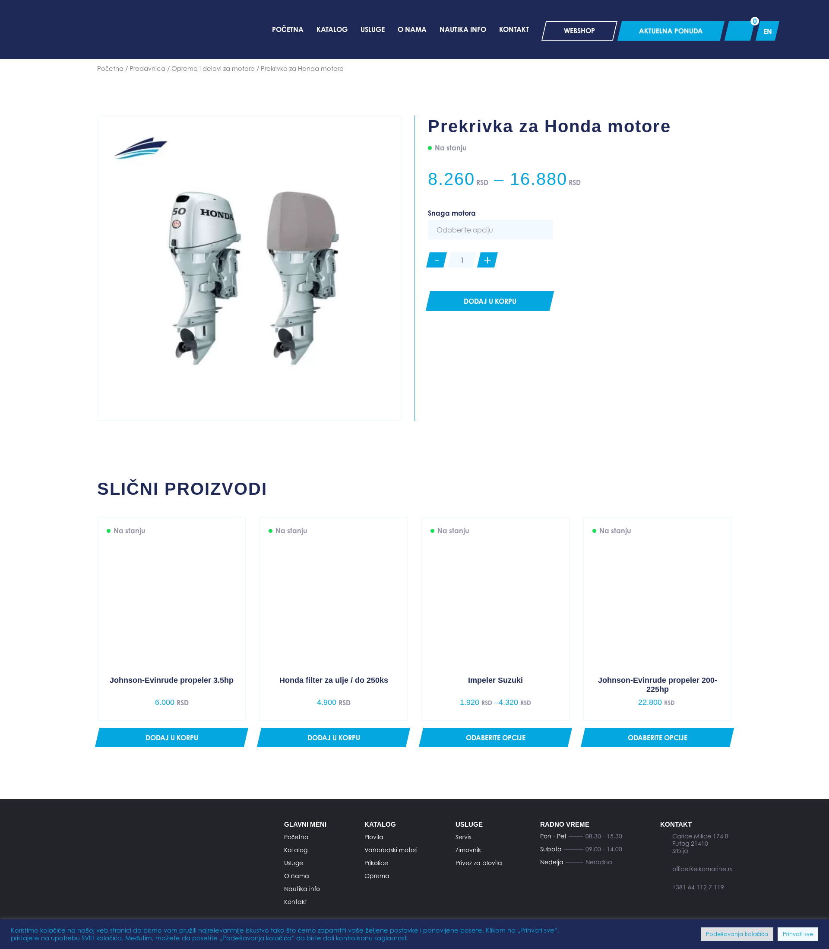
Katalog (295, 849)
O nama (296, 875)
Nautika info (302, 888)
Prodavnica (147, 68)
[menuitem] (767, 31)
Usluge (293, 862)
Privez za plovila (479, 862)
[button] (171, 737)
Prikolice (376, 862)
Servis (463, 837)
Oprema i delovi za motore (213, 68)
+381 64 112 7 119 (698, 887)
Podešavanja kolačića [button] (737, 933)
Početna (110, 68)
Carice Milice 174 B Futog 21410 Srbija (700, 843)
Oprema (376, 875)
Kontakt (295, 901)
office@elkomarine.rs (702, 869)
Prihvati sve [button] (798, 933)
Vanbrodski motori (391, 849)
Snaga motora (452, 213)
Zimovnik (468, 849)
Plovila (373, 837)
